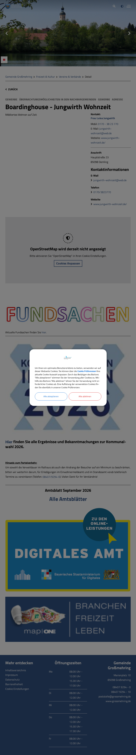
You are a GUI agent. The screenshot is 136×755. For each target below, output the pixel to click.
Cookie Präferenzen (86, 371)
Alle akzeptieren (51, 396)
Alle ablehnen (85, 396)
